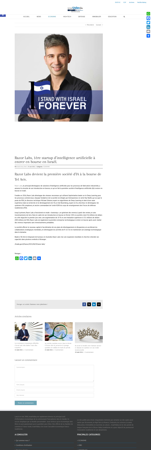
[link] (118, 2)
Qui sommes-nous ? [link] (23, 442)
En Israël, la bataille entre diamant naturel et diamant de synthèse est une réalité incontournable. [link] (58, 348)
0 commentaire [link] (29, 350)
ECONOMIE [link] (46, 166)
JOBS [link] (80, 447)
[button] (16, 338)
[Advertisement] (59, 140)
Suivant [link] (98, 25)
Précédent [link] (90, 25)
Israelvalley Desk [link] (22, 166)
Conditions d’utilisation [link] (24, 447)
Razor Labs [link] (18, 186)
